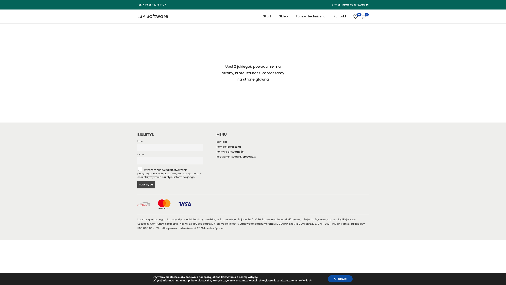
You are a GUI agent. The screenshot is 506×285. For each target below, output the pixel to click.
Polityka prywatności (230, 152)
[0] (355, 16)
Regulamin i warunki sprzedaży (236, 157)
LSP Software (152, 16)
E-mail (141, 154)
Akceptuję (340, 279)
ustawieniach (303, 280)
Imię (140, 141)
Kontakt (221, 142)
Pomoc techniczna (228, 147)
